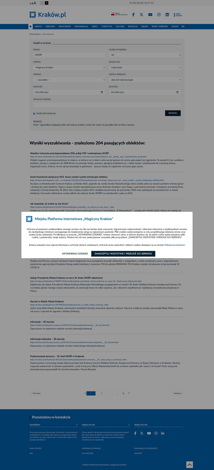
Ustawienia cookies (75, 254)
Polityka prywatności (174, 245)
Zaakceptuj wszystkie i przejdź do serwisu (123, 254)
